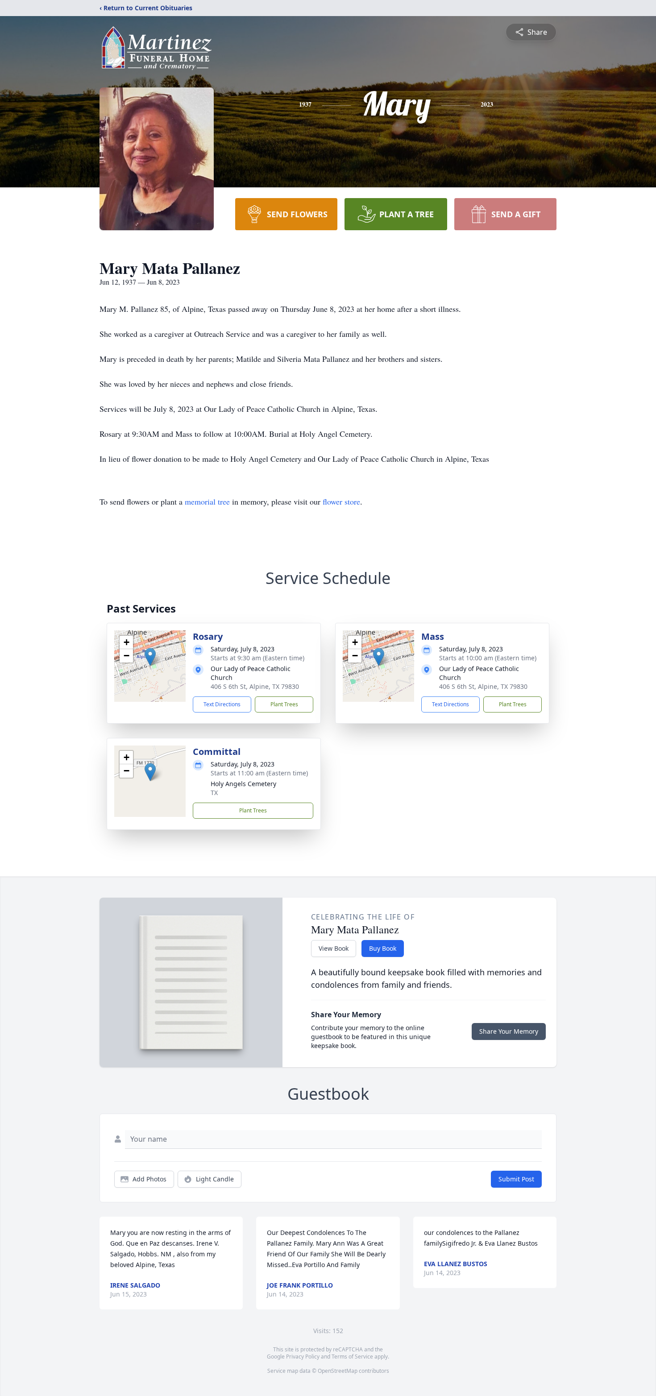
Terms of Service (352, 1356)
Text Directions (222, 704)
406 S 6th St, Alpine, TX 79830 (255, 686)
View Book (334, 948)
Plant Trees (284, 704)
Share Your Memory (508, 1031)
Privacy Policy (303, 1356)
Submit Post (516, 1179)
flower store (341, 501)
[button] (150, 657)
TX (214, 792)
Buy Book (382, 948)
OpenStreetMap (337, 1371)
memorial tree (207, 501)
